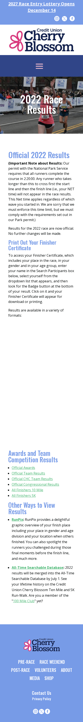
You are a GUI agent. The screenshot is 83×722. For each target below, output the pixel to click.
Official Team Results (28, 473)
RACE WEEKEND (52, 662)
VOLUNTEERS (45, 670)
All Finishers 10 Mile (27, 490)
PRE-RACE (26, 662)
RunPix (17, 519)
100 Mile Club (23, 601)
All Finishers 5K (24, 495)
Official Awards (23, 467)
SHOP (49, 678)
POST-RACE (20, 670)
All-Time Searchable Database (37, 567)
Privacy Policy (41, 698)
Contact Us (41, 693)
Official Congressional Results (35, 484)
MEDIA (35, 678)
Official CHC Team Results (32, 478)
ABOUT (66, 670)
